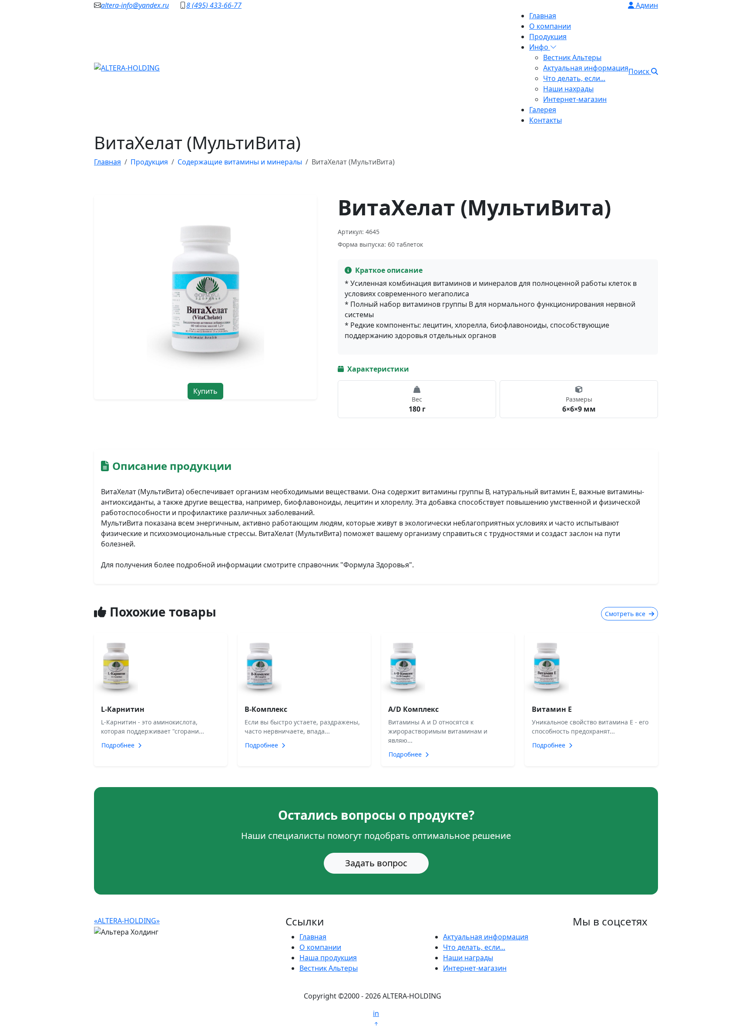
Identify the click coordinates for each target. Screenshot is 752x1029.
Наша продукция (328, 957)
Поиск (639, 71)
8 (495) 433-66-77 (214, 5)
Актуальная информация (585, 68)
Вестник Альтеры (572, 57)
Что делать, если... (574, 78)
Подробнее (118, 745)
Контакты (545, 120)
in (376, 1013)
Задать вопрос (376, 863)
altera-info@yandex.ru (135, 5)
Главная (542, 15)
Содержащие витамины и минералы (240, 162)
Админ (646, 5)
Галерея (542, 109)
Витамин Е (552, 709)
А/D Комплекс (413, 709)
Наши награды (468, 957)
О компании (550, 26)
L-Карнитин (122, 709)
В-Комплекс (266, 709)
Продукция (548, 36)
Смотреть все (626, 614)
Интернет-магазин (575, 99)
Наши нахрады (568, 89)
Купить (205, 391)
